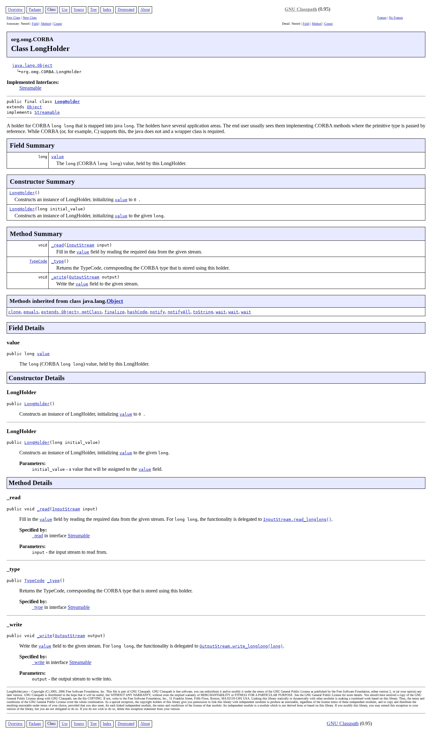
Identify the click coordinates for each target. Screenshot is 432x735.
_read (57, 245)
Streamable (30, 88)
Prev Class (13, 17)
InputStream (80, 245)
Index (107, 9)
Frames (381, 17)
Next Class (30, 17)
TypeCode (38, 261)
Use (65, 9)
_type (57, 261)
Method (46, 23)
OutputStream (84, 277)
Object (34, 107)
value (57, 156)
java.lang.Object (32, 65)
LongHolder (67, 101)
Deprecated (126, 9)
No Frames (396, 17)
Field (35, 23)
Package (35, 9)
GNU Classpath (301, 9)
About (145, 9)
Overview (15, 9)
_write (58, 277)
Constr (57, 23)
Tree (93, 9)
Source (79, 9)
